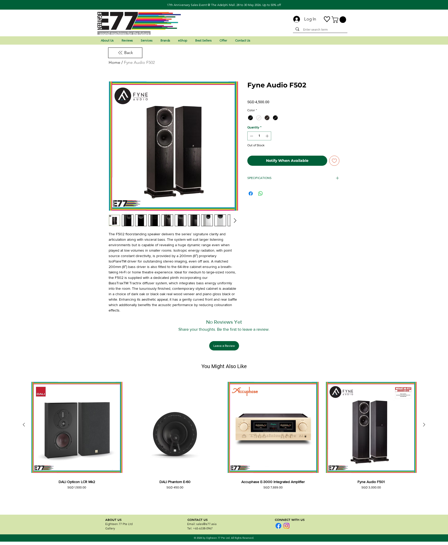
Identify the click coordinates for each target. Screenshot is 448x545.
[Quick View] (76, 427)
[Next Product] (424, 425)
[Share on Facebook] (251, 193)
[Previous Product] (24, 425)
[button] (340, 19)
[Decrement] (251, 136)
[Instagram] (286, 526)
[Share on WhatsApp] (260, 193)
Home (114, 62)
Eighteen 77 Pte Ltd (118, 524)
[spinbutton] (259, 136)
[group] (224, 441)
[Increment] (267, 136)
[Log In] (294, 19)
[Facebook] (278, 526)
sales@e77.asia (206, 524)
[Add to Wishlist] (334, 161)
